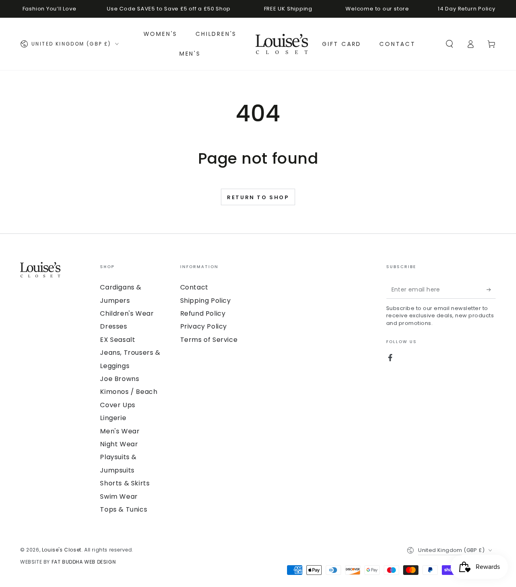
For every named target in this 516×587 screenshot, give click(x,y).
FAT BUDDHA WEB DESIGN (84, 561)
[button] (449, 44)
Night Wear (119, 444)
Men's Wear (119, 431)
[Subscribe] (491, 289)
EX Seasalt (117, 339)
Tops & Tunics (123, 509)
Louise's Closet (61, 549)
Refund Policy (203, 313)
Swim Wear (118, 496)
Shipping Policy (205, 300)
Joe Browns (119, 378)
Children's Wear (127, 313)
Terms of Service (209, 339)
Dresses (113, 326)
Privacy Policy (203, 326)
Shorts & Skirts (125, 483)
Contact (194, 287)
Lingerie (113, 418)
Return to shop (258, 197)
